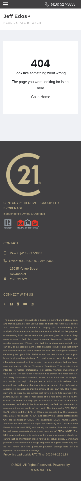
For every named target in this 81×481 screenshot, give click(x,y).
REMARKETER (40, 470)
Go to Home (40, 97)
